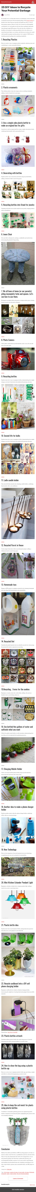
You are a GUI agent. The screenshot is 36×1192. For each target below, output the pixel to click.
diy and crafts (21, 1172)
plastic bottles (30, 20)
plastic (8, 1173)
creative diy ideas (14, 1172)
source (2, 169)
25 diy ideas (6, 1172)
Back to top (32, 1184)
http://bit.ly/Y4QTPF (12, 1032)
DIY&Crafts (9, 1169)
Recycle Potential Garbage (23, 1173)
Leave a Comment (18, 1178)
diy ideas (27, 1172)
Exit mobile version (18, 1189)
